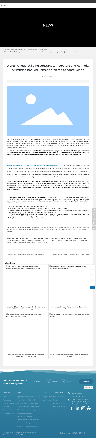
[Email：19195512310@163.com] (92, 272)
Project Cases (42, 50)
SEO (21, 435)
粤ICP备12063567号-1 (78, 433)
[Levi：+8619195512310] (92, 282)
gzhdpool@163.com (78, 396)
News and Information (18, 50)
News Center (32, 50)
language (87, 387)
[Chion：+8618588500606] (92, 277)
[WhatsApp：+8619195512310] (92, 267)
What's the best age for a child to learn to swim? (28, 254)
